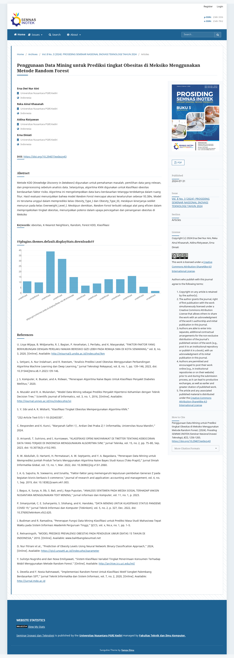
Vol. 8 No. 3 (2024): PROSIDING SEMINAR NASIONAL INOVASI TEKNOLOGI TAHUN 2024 (89, 54)
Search (56, 34)
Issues (35, 34)
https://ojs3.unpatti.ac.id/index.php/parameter (70, 550)
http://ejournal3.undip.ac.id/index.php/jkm (78, 353)
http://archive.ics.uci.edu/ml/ (117, 563)
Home (20, 54)
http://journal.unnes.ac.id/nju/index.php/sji (44, 401)
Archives (32, 54)
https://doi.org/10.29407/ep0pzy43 (45, 156)
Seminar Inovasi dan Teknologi (35, 635)
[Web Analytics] (21, 626)
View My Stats (36, 626)
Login (220, 6)
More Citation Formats (187, 448)
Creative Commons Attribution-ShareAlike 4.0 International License (192, 266)
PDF (179, 162)
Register (208, 6)
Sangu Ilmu (127, 650)
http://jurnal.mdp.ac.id (31, 581)
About (74, 34)
